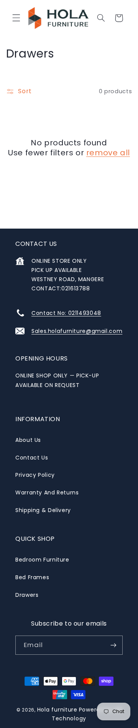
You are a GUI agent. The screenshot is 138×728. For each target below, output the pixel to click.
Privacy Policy (35, 475)
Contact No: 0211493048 (66, 313)
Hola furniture (57, 709)
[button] (16, 18)
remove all (108, 153)
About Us (28, 440)
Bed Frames (32, 577)
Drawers (26, 595)
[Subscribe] (113, 645)
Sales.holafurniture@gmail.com (76, 331)
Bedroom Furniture (42, 559)
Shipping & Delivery (43, 510)
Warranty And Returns (47, 492)
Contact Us (31, 457)
